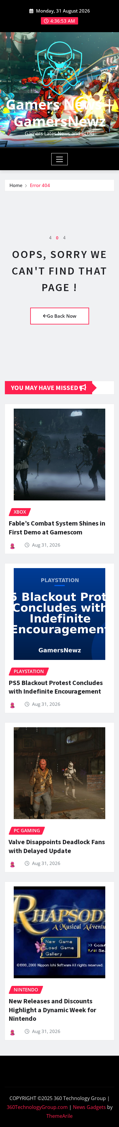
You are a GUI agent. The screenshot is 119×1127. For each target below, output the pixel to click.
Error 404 (40, 185)
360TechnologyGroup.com (37, 1107)
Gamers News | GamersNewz (59, 112)
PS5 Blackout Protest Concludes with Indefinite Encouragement (56, 687)
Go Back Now (61, 316)
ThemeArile (59, 1116)
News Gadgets (89, 1107)
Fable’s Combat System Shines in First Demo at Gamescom (57, 527)
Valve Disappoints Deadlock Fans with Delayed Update (57, 846)
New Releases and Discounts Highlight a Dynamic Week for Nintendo (52, 1010)
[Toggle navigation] (59, 159)
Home (16, 185)
